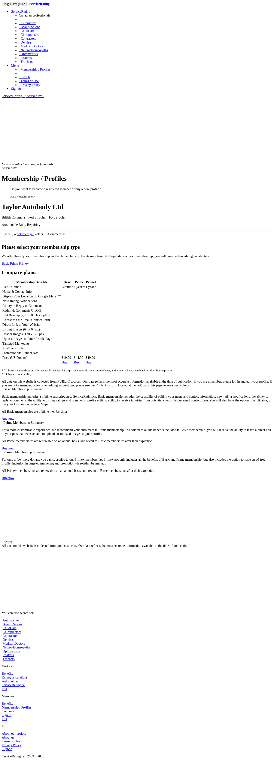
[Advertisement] (137, 130)
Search (24, 77)
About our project (14, 733)
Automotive (27, 23)
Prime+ (24, 263)
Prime (14, 263)
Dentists (25, 42)
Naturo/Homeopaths (33, 50)
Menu (14, 65)
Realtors (25, 58)
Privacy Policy (29, 85)
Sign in (15, 88)
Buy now (8, 419)
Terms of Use (29, 81)
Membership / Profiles (34, 69)
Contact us (102, 385)
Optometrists (28, 54)
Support (7, 749)
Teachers (26, 61)
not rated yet (25, 234)
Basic (6, 263)
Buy (64, 362)
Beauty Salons (29, 27)
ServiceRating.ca (13, 685)
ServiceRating (20, 11)
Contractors (27, 38)
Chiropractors (29, 34)
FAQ (5, 689)
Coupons (8, 711)
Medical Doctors (31, 46)
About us (8, 737)
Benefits (7, 673)
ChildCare (26, 31)
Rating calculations (14, 677)
